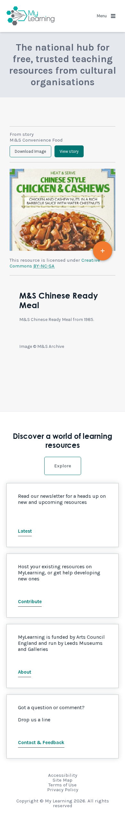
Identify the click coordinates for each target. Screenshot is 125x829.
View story (69, 151)
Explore (62, 466)
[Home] (30, 16)
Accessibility (62, 775)
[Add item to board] (102, 250)
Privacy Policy (62, 789)
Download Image (30, 151)
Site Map (62, 780)
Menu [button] (102, 15)
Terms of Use (62, 785)
